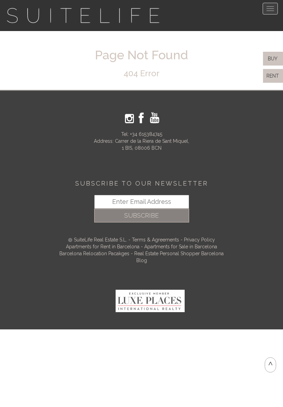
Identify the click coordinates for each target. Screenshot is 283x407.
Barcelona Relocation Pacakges (94, 253)
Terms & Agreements (155, 239)
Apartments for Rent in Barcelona (103, 246)
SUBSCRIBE (141, 215)
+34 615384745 (146, 134)
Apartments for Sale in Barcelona (180, 246)
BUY (271, 58)
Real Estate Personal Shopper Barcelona (179, 253)
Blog (141, 260)
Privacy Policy (199, 239)
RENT (274, 76)
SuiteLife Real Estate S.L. (100, 239)
